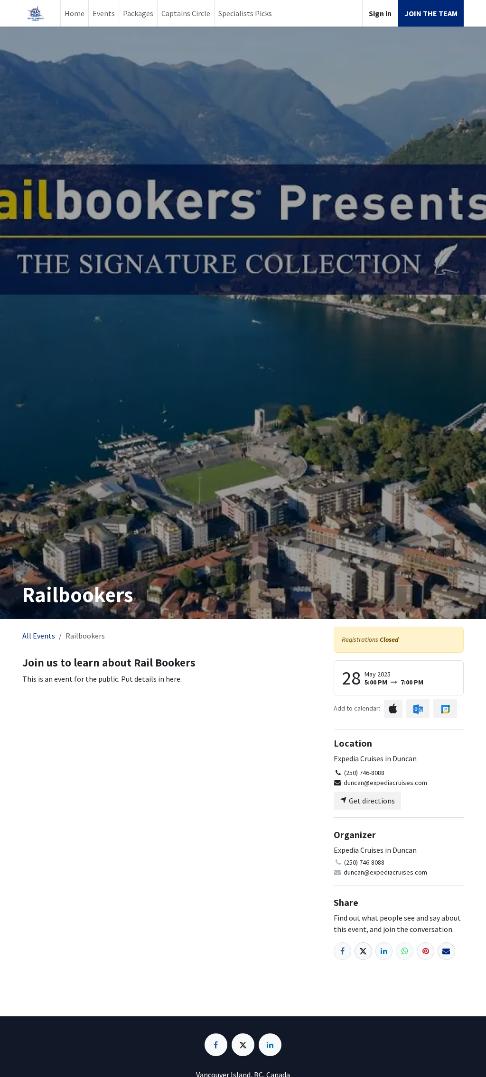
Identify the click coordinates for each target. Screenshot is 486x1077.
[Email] (446, 951)
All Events (38, 635)
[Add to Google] (445, 708)
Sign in (380, 13)
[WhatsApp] (404, 951)
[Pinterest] (425, 951)
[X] (363, 951)
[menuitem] (74, 13)
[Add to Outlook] (418, 708)
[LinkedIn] (384, 951)
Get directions (371, 800)
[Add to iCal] (393, 709)
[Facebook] (342, 951)
